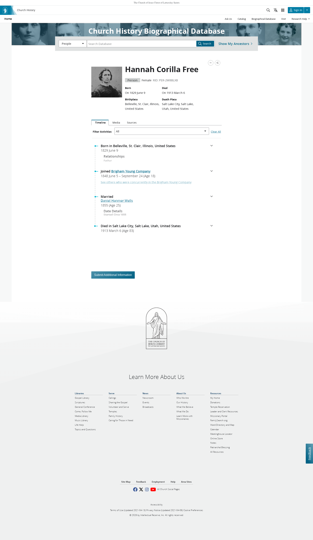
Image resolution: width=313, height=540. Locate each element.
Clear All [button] (216, 132)
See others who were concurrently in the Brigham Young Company (146, 182)
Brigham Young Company (131, 171)
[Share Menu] (217, 63)
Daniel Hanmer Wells (117, 200)
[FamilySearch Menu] (210, 63)
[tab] (100, 123)
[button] (158, 149)
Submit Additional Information (113, 274)
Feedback (309, 453)
